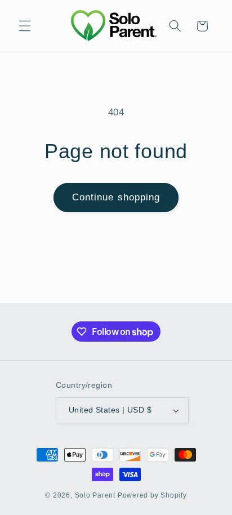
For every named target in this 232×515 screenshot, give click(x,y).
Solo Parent (95, 495)
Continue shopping (116, 197)
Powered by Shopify (152, 495)
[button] (24, 25)
